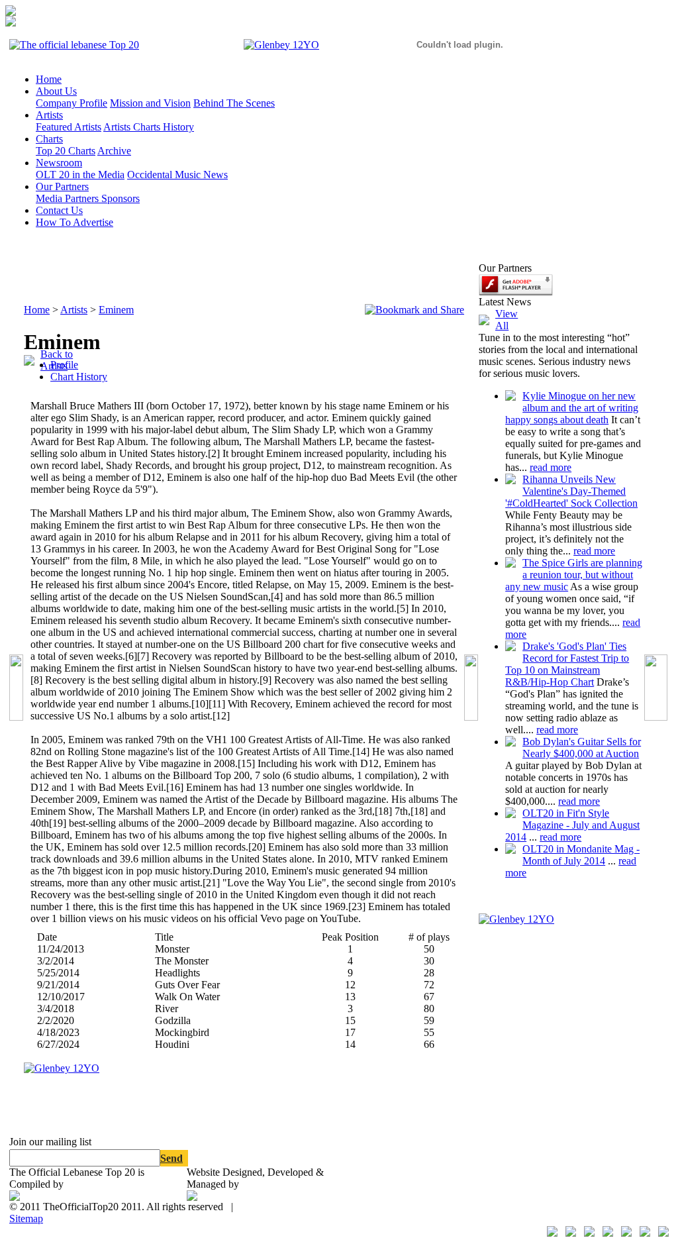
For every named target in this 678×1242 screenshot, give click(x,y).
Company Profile (71, 103)
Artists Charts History (148, 126)
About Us (56, 91)
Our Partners (62, 186)
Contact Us (59, 210)
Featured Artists (68, 126)
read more (550, 467)
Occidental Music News (177, 174)
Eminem (116, 309)
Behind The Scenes (234, 103)
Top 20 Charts (65, 150)
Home (49, 79)
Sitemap (26, 1218)
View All (506, 319)
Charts (49, 138)
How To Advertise (74, 222)
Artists (49, 115)
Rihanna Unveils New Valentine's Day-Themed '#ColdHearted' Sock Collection (571, 491)
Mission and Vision (150, 103)
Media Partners (68, 198)
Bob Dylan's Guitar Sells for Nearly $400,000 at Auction (581, 747)
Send (171, 1158)
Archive (114, 150)
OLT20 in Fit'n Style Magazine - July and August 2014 (572, 825)
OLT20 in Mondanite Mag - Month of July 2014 (581, 854)
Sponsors (120, 198)
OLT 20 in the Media (80, 174)
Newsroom (59, 162)
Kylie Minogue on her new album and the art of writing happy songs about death (571, 407)
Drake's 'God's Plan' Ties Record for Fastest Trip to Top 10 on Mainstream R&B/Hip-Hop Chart (567, 664)
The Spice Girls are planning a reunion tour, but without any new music (573, 574)
